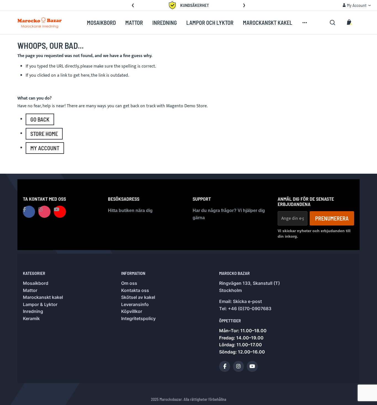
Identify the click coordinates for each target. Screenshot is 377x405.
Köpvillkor (131, 311)
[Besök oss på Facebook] (29, 212)
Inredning (33, 311)
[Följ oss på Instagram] (44, 212)
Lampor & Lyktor (40, 304)
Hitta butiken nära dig (130, 210)
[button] (133, 5)
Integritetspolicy (138, 318)
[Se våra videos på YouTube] (60, 212)
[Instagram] (238, 366)
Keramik (31, 318)
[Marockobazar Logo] (39, 23)
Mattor (30, 290)
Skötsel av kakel (138, 297)
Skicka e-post (247, 301)
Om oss (129, 283)
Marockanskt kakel (43, 297)
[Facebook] (224, 366)
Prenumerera (332, 218)
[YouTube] (252, 366)
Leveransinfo (135, 304)
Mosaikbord (35, 283)
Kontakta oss (135, 290)
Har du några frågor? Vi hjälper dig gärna (229, 214)
